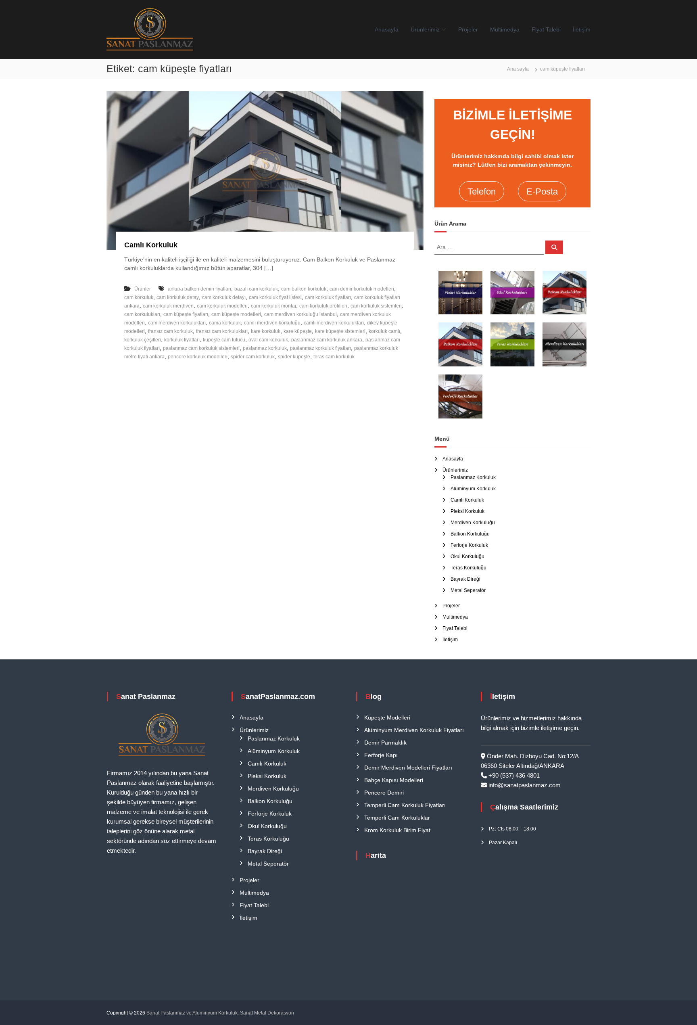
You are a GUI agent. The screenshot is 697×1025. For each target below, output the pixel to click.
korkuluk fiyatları (182, 340)
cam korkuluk (138, 297)
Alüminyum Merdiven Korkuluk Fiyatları (414, 730)
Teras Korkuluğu (468, 568)
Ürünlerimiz (425, 29)
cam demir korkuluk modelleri (362, 289)
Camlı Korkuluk (150, 245)
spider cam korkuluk (253, 357)
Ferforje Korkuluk (469, 545)
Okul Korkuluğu (467, 556)
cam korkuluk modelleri (222, 306)
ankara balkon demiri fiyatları (199, 289)
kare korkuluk (265, 331)
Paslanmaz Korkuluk (473, 477)
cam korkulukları (142, 314)
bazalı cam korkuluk (256, 289)
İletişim (582, 29)
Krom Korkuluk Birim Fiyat (397, 830)
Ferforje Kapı (381, 755)
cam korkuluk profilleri (323, 306)
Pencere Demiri (384, 792)
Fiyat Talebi (546, 29)
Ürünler (142, 289)
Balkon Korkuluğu (470, 534)
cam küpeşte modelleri (236, 314)
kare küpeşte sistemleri (340, 331)
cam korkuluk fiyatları (328, 297)
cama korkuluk (225, 323)
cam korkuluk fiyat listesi (275, 297)
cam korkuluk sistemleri (376, 306)
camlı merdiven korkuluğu (272, 323)
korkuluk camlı (384, 331)
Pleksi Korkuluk (467, 511)
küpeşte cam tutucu (224, 340)
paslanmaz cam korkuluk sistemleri (201, 348)
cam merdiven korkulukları (177, 323)
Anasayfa (387, 29)
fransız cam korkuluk (170, 331)
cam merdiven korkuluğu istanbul (300, 314)
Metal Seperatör (468, 590)
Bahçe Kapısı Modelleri (393, 780)
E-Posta (542, 191)
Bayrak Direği (465, 579)
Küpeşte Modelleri (387, 717)
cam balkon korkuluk (303, 289)
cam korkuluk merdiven (168, 306)
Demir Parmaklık (385, 742)
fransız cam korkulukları (222, 331)
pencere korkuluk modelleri (197, 357)
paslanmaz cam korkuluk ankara (326, 340)
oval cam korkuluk (268, 340)
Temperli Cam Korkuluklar (397, 817)
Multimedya (505, 29)
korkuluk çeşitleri (142, 340)
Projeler (468, 29)
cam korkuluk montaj (273, 306)
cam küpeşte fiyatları (185, 314)
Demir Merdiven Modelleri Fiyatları (408, 767)
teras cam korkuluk (334, 357)
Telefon (481, 191)
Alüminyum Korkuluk (473, 489)
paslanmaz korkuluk (265, 348)
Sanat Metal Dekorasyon (267, 1013)
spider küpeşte (294, 357)
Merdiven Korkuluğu (473, 522)
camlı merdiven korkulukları (334, 323)
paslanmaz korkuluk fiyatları (320, 348)
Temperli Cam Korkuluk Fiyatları (405, 805)
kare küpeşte (298, 331)
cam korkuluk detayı (224, 297)
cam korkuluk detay (178, 297)
